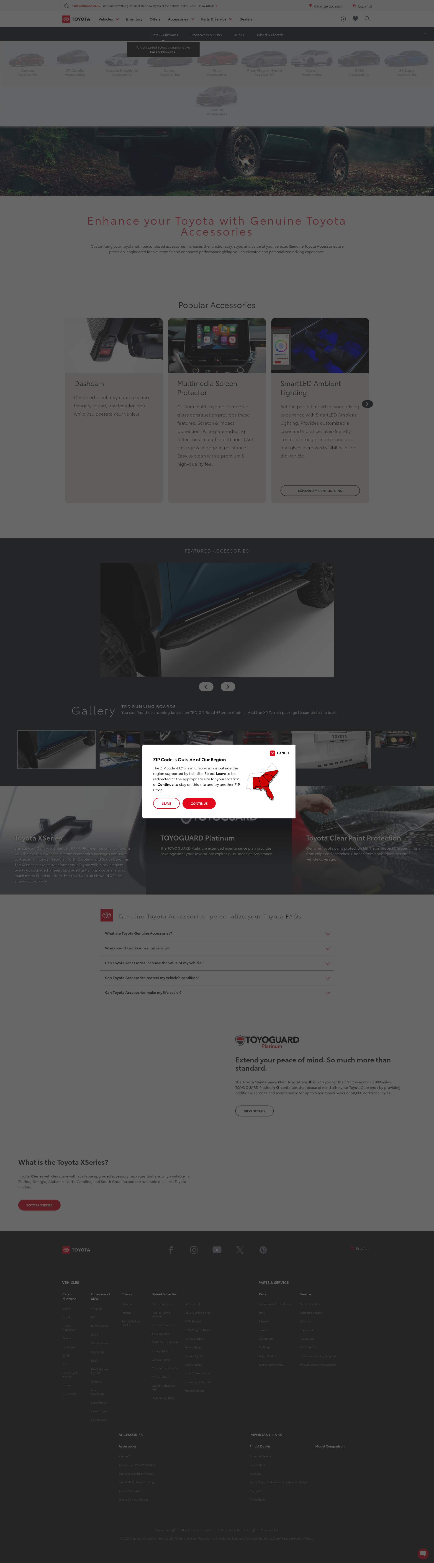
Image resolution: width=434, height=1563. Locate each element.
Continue (199, 803)
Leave (166, 803)
